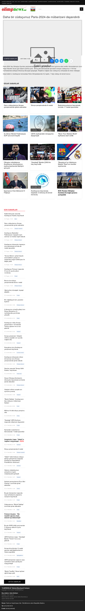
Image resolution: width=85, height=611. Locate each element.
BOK (13, 1)
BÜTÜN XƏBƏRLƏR (15, 582)
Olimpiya (4, 3)
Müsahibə (66, 1)
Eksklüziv (72, 1)
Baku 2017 (9, 3)
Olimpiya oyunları (32, 1)
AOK (16, 1)
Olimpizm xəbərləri (6, 1)
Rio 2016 (77, 1)
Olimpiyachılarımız (42, 1)
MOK (19, 1)
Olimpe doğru (60, 1)
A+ (36, 59)
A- (44, 59)
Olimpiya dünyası (52, 1)
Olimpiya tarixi (24, 1)
